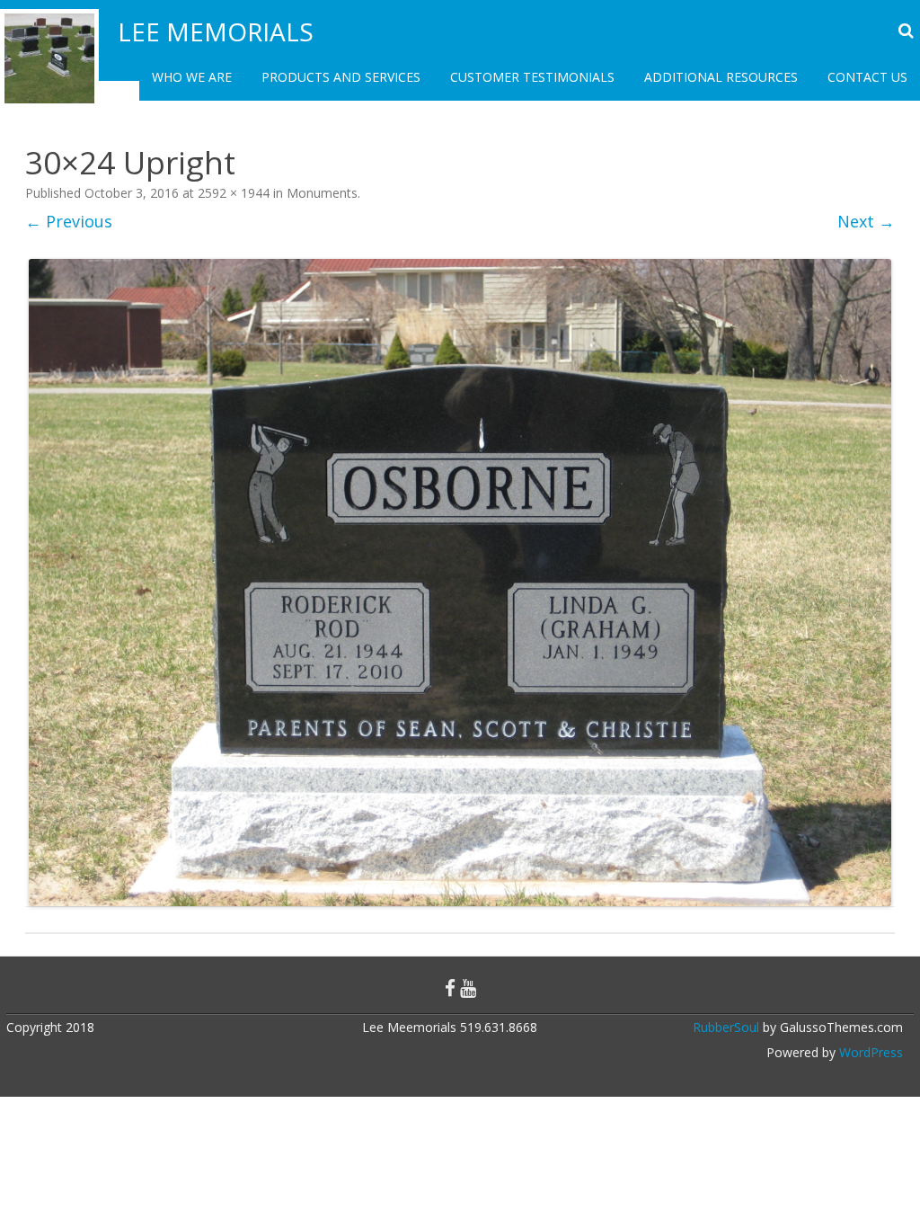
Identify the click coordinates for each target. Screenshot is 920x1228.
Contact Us (867, 76)
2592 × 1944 (234, 192)
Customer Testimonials (532, 76)
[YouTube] (468, 988)
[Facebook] (450, 988)
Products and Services (340, 76)
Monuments (322, 192)
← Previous (68, 221)
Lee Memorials (216, 31)
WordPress (869, 1052)
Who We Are (192, 76)
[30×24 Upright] (460, 582)
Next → (866, 221)
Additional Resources (721, 76)
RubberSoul (726, 1027)
